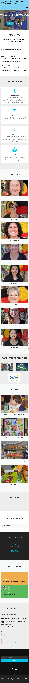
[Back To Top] (14, 675)
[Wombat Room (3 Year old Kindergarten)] (14, 450)
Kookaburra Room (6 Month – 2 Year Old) (14, 414)
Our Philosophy (5, 65)
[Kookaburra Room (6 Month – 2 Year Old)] (14, 403)
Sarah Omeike (14, 198)
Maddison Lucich (14, 326)
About (10, 23)
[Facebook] (12, 668)
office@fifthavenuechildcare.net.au (10, 642)
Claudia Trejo (14, 240)
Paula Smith (14, 304)
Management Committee (8, 56)
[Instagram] (16, 668)
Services (18, 23)
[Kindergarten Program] (14, 473)
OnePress (26, 678)
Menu (27, 7)
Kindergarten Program (14, 484)
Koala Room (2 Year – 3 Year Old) (14, 437)
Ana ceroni (14, 219)
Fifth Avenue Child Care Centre (12, 2)
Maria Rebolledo (14, 262)
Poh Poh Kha (14, 283)
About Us (3, 47)
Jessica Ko (14, 347)
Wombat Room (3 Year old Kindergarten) (14, 461)
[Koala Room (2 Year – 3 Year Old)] (14, 427)
